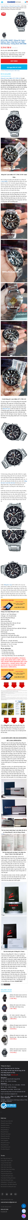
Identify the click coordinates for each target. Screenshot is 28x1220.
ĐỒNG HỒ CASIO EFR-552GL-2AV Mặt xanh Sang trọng (18, 1006)
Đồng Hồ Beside (5, 1144)
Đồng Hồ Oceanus (5, 1142)
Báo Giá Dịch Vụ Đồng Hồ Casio (8, 1186)
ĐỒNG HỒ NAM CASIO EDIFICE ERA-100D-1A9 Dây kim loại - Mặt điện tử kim (18, 1026)
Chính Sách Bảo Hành (6, 1165)
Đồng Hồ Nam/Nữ (5, 1138)
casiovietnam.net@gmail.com (9, 1202)
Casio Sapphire (4, 1140)
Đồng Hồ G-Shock (5, 1125)
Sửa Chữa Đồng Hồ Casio (7, 1180)
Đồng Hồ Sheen (4, 1131)
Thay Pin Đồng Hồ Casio (7, 1173)
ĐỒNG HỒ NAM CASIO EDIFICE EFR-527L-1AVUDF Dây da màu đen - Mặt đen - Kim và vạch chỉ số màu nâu (18, 996)
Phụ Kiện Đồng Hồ (5, 1149)
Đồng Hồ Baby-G (5, 1129)
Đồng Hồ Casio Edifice (6, 1123)
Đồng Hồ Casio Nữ (5, 1136)
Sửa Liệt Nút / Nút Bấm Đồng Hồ (9, 1184)
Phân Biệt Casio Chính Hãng (8, 1169)
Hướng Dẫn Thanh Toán (7, 1160)
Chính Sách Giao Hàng (6, 1167)
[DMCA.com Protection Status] (5, 984)
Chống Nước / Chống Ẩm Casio (8, 1182)
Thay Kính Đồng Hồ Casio (7, 1175)
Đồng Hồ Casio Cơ (5, 1127)
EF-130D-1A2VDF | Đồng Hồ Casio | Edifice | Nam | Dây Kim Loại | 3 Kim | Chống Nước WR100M (18, 1016)
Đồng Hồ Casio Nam (6, 1134)
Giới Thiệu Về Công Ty (6, 1158)
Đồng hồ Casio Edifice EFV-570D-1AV (11, 78)
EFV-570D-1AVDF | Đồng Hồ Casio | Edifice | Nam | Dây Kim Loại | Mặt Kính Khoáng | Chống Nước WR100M (13, 42)
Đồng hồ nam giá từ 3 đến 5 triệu (12, 70)
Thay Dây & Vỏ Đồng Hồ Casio (8, 1178)
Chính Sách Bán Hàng (6, 1171)
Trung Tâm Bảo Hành (6, 1162)
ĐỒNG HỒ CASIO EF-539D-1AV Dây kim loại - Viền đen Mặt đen (18, 1036)
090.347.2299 (4, 1209)
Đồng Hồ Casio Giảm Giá (7, 1121)
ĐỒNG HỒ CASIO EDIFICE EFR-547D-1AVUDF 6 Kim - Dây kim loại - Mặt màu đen (18, 1050)
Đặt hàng (14, 61)
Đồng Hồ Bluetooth (5, 1147)
